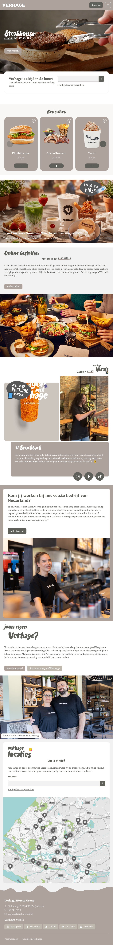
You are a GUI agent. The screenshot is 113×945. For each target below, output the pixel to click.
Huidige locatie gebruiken (71, 85)
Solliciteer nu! (17, 531)
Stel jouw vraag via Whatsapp (44, 668)
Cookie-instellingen (32, 939)
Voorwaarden (11, 939)
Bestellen (96, 5)
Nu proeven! (13, 50)
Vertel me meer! (15, 668)
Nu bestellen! (13, 286)
